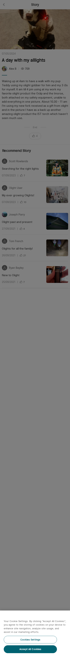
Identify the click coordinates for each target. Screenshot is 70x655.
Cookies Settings (30, 639)
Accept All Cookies (30, 649)
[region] (35, 632)
